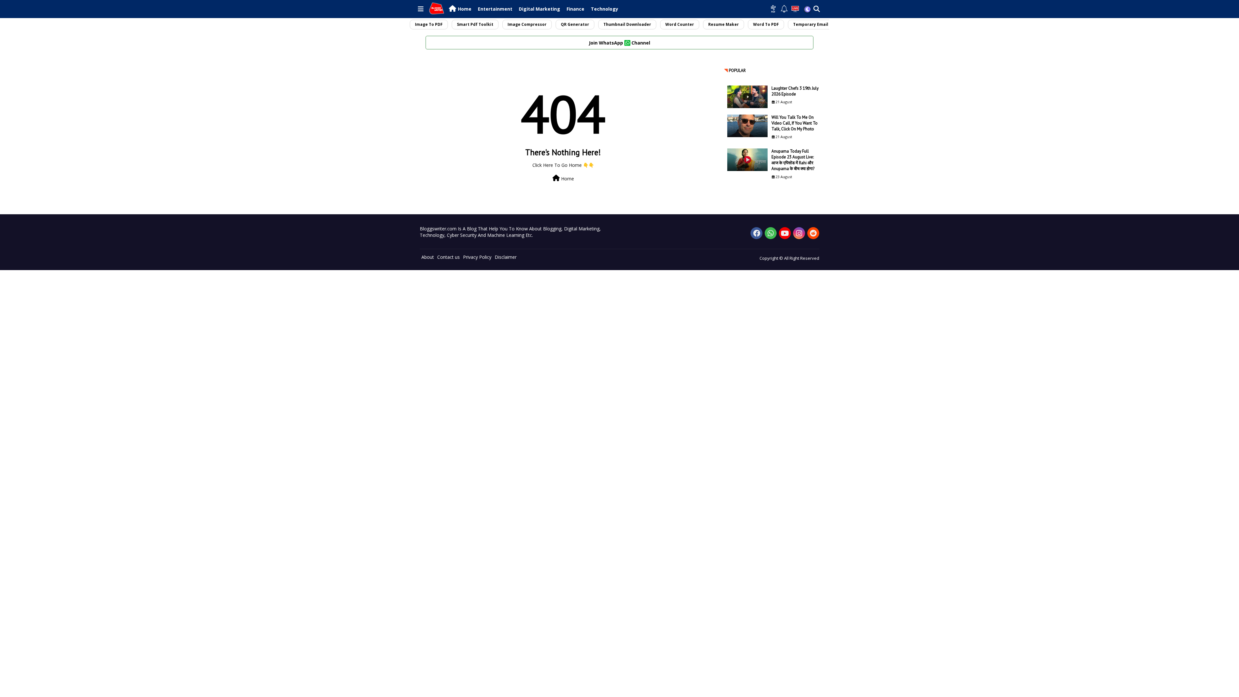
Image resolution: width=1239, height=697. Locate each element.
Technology (604, 9)
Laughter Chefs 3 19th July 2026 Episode (795, 91)
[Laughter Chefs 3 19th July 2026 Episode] (747, 97)
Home (464, 9)
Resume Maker (723, 24)
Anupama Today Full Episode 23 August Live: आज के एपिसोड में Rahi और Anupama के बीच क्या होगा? (792, 160)
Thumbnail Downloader (627, 24)
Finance (575, 9)
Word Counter (679, 24)
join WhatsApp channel (619, 43)
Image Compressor (527, 24)
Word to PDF (766, 24)
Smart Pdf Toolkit (475, 24)
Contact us (448, 257)
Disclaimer (506, 257)
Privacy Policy (477, 257)
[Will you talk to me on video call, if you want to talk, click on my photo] (747, 126)
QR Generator (575, 24)
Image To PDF (429, 24)
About (427, 257)
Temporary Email (810, 24)
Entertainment (495, 9)
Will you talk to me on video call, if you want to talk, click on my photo (794, 123)
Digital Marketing (539, 9)
